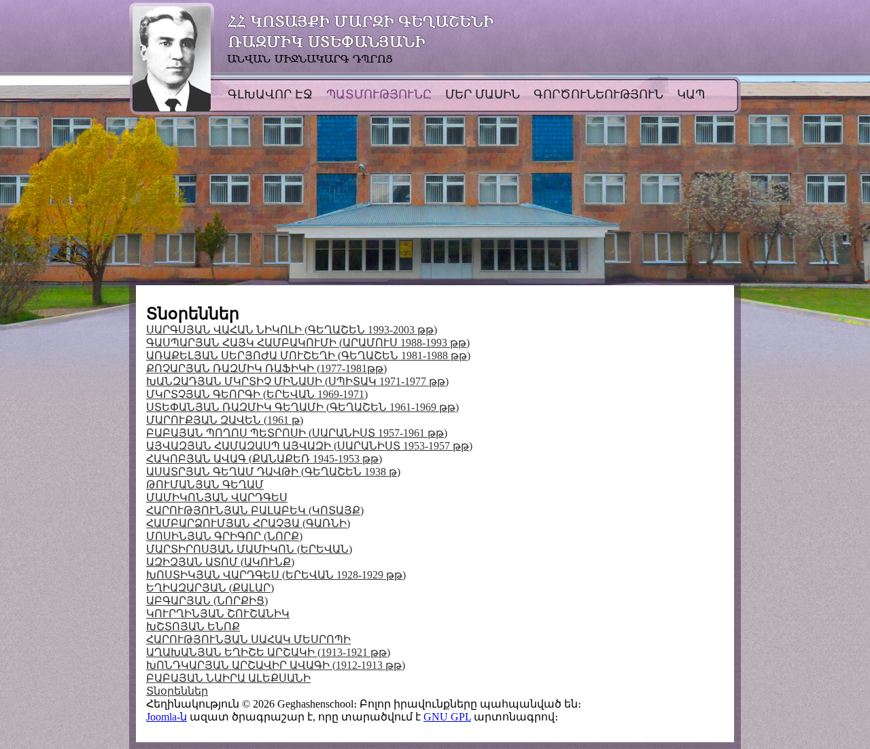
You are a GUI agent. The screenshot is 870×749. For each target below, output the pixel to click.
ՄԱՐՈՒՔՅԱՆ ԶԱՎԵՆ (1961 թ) (224, 420)
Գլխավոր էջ (270, 94)
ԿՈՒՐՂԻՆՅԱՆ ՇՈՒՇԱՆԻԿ (218, 613)
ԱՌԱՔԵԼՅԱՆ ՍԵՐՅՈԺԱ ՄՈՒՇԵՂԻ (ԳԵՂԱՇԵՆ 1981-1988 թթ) (308, 355)
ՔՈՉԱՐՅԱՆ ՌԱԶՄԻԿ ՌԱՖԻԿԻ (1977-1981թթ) (266, 368)
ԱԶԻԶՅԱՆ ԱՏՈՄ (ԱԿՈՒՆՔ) (220, 562)
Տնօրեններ (177, 691)
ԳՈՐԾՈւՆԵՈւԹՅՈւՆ (598, 94)
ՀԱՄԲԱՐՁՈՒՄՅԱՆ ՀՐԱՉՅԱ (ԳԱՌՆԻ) (248, 523)
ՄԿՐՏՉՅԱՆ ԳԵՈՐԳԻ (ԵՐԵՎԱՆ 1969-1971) (257, 394)
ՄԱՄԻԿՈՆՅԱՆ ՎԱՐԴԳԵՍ (217, 497)
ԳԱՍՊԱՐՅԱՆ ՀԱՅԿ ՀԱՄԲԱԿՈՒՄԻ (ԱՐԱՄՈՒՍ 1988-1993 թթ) (308, 342)
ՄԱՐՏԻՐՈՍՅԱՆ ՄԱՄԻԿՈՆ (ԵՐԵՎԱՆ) (249, 549)
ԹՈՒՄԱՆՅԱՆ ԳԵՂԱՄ (205, 484)
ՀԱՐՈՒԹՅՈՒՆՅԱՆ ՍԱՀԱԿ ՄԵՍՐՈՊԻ (248, 639)
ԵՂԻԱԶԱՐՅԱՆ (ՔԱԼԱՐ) (210, 587)
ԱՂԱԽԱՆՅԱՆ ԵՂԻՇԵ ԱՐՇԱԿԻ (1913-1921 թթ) (268, 652)
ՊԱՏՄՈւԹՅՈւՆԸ (379, 94)
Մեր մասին (482, 94)
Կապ (691, 94)
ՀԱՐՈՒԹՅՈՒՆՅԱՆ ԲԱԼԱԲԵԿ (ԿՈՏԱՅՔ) (255, 510)
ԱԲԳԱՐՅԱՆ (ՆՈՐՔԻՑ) (207, 600)
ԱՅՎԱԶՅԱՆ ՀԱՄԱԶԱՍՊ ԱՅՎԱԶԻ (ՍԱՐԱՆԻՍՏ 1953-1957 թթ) (309, 446)
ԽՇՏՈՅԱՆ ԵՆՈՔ (193, 626)
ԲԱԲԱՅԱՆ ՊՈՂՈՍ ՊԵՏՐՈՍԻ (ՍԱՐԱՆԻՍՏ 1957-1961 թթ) (296, 433)
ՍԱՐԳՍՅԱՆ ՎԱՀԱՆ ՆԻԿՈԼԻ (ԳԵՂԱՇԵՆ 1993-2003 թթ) (291, 329)
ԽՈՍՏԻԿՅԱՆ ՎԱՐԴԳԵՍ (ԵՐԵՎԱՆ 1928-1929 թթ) (276, 575)
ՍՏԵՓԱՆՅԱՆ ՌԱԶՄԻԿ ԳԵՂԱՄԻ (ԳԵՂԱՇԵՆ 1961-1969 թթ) (302, 407)
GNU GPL (447, 717)
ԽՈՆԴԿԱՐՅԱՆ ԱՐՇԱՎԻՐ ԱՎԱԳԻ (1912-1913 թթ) (275, 665)
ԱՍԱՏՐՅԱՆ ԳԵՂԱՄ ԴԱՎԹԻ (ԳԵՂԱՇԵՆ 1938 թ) (273, 471)
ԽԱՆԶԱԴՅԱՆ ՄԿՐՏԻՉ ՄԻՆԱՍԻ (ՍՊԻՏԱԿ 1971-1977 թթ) (297, 381)
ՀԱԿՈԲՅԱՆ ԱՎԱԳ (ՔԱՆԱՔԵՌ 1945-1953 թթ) (264, 458)
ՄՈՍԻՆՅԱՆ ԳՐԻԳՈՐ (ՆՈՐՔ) (224, 536)
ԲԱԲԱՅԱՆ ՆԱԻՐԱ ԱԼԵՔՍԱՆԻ (228, 678)
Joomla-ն (166, 717)
